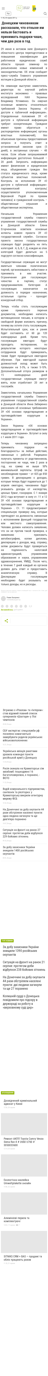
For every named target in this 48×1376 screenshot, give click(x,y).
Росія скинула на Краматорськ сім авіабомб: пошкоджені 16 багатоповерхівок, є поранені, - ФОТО (23, 773)
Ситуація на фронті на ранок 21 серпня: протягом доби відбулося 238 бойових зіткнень (24, 966)
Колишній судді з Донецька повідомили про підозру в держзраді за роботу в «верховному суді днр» (21, 1001)
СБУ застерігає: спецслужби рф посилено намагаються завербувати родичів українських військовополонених (22, 735)
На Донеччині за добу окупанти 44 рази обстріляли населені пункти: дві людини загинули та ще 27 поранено (24, 982)
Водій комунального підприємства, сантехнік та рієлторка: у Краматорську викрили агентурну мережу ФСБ (24, 793)
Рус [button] (8, 13)
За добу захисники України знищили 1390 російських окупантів (21, 950)
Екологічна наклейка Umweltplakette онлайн (17, 1181)
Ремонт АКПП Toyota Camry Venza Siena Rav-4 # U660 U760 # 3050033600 (23, 1142)
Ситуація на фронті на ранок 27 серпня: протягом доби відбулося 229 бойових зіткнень (23, 833)
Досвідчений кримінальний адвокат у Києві (20, 1102)
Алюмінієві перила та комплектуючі (16, 1219)
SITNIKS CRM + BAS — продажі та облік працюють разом (23, 1258)
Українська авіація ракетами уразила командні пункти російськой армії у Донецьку (20, 754)
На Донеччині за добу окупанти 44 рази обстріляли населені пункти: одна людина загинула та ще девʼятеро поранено (23, 814)
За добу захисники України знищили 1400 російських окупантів (19, 850)
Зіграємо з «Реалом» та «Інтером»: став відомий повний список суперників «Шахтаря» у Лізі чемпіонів (23, 714)
